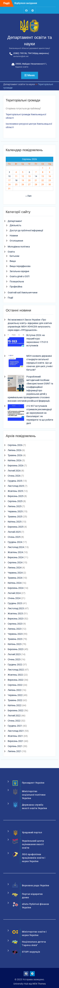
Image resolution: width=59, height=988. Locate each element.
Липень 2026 (14, 450)
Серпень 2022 (15, 685)
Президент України (33, 782)
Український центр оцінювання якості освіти (33, 844)
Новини (14, 235)
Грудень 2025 (15, 481)
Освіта (11, 251)
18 (16, 180)
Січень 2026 (14, 475)
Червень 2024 (15, 572)
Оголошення (16, 240)
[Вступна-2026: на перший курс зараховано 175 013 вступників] (16, 342)
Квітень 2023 (14, 644)
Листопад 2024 (16, 547)
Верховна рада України (35, 885)
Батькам (14, 256)
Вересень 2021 (15, 741)
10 (9, 176)
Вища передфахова (20, 266)
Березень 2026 (15, 465)
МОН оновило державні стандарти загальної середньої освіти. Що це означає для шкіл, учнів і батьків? (39, 363)
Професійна (16, 286)
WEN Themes (39, 983)
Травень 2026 (15, 455)
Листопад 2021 (16, 731)
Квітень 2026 (14, 460)
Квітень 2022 (14, 705)
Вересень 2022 (15, 680)
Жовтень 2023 (15, 613)
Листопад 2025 (16, 486)
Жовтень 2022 (15, 674)
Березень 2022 (15, 710)
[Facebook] (26, 10)
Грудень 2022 (15, 664)
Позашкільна (17, 281)
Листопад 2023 (16, 608)
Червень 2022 (15, 695)
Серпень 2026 (15, 445)
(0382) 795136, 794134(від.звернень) (31, 53)
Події (10, 297)
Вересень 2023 (15, 618)
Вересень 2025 (15, 496)
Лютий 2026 (14, 470)
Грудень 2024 (15, 542)
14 (36, 176)
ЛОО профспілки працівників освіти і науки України (33, 858)
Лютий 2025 (14, 532)
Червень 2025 (15, 511)
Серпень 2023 (15, 623)
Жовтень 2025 (15, 491)
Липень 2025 (14, 506)
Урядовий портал (32, 832)
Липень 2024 (14, 567)
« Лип (28, 196)
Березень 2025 (15, 526)
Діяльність (15, 225)
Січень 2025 (14, 537)
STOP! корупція (31, 951)
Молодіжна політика (19, 246)
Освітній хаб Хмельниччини (22, 292)
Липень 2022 (14, 690)
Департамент (15, 221)
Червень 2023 (15, 634)
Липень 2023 (14, 629)
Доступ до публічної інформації (26, 230)
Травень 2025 (15, 516)
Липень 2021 (14, 751)
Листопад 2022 (16, 669)
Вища (13, 261)
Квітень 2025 (14, 521)
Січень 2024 (14, 598)
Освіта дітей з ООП (20, 276)
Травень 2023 (15, 639)
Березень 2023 (15, 649)
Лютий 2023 (14, 654)
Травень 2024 (15, 577)
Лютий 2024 (14, 593)
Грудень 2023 (15, 603)
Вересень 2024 (15, 557)
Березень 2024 (15, 588)
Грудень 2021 (15, 725)
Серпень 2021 (15, 746)
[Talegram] (32, 10)
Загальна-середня (19, 271)
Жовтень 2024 (15, 552)
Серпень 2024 (15, 562)
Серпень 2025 (15, 501)
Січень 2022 (14, 720)
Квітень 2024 (14, 583)
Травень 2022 (15, 700)
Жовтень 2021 (15, 736)
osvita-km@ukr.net (21, 56)
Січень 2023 (14, 659)
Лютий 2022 (14, 715)
